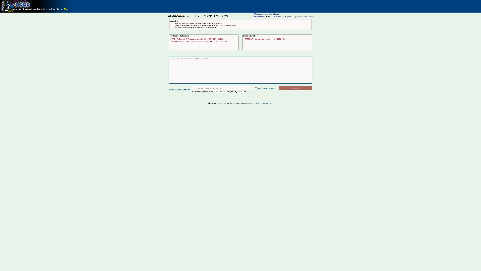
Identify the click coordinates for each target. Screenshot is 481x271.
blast (295, 88)
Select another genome (305, 16)
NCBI (284, 16)
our (246, 103)
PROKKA (291, 16)
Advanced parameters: (178, 89)
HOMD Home (259, 16)
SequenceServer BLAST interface (260, 103)
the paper (233, 103)
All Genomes (276, 16)
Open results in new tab (266, 88)
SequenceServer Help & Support (268, 14)
